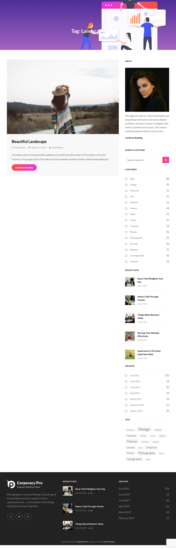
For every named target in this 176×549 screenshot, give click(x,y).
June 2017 (135, 387)
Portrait (134, 243)
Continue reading (26, 168)
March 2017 (136, 399)
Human (132, 441)
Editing (158, 430)
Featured (134, 190)
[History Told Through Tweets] (130, 299)
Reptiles (134, 249)
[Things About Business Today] (130, 317)
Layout (156, 442)
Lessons (131, 447)
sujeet (90, 493)
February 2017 (137, 405)
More (140, 448)
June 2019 (135, 381)
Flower (143, 436)
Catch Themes (109, 542)
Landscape (145, 442)
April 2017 (135, 393)
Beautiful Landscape (29, 141)
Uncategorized (137, 255)
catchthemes (57, 147)
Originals (134, 226)
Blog (132, 178)
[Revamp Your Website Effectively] (130, 336)
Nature (133, 208)
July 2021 (134, 375)
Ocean (133, 220)
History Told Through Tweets (89, 506)
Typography (134, 459)
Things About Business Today (89, 523)
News (132, 214)
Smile (161, 453)
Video (148, 459)
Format (152, 436)
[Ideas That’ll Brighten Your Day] (130, 281)
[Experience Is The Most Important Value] (130, 354)
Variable (134, 261)
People (133, 232)
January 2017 (136, 410)
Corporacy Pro (82, 542)
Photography (20, 147)
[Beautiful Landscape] (63, 97)
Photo (130, 453)
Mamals (134, 202)
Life (132, 196)
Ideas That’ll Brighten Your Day (90, 489)
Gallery (162, 436)
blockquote (130, 430)
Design (133, 184)
